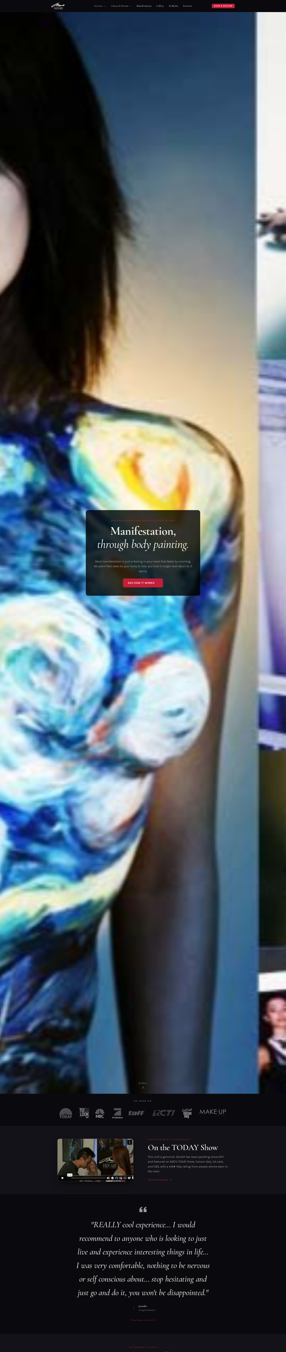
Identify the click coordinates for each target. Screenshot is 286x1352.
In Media (173, 5)
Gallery (160, 5)
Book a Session (223, 6)
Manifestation (144, 5)
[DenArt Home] (58, 6)
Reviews (187, 5)
